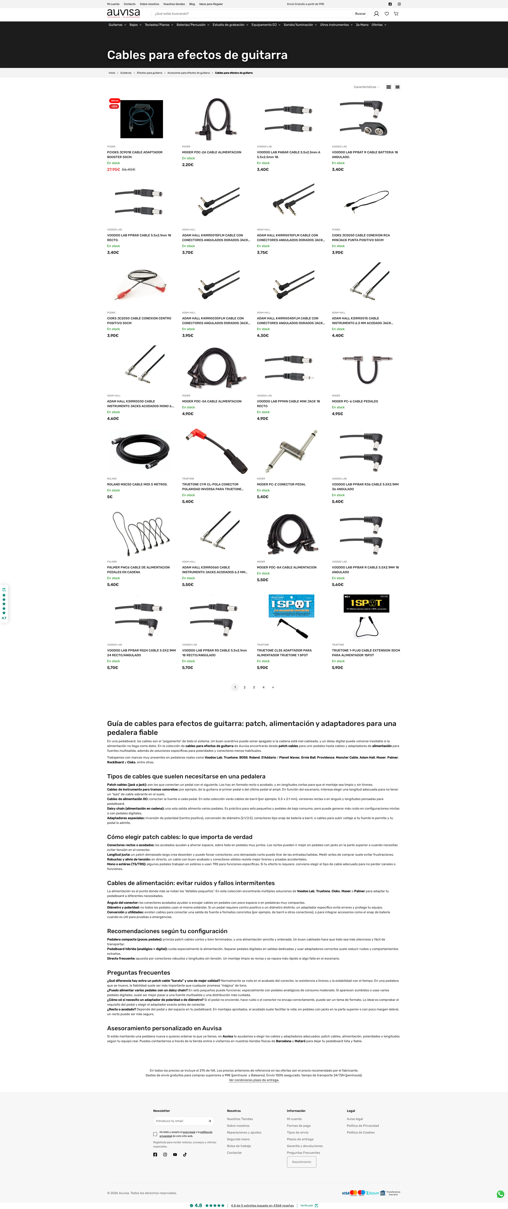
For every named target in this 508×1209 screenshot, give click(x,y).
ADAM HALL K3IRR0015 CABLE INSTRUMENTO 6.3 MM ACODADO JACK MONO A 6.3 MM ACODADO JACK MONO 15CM (366, 321)
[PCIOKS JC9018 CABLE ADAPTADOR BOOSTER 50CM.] (141, 119)
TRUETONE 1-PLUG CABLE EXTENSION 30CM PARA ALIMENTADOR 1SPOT (366, 652)
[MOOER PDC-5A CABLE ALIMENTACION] (216, 368)
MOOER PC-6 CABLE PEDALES (355, 401)
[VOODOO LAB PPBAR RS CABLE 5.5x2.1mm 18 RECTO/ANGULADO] (216, 617)
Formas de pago (299, 1126)
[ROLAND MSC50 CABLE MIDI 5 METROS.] (141, 451)
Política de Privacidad (363, 1126)
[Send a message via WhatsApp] (500, 1194)
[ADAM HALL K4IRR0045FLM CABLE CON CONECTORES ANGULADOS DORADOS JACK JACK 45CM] (291, 285)
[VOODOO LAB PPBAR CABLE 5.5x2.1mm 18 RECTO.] (141, 202)
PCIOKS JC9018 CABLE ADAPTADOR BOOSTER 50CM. (135, 154)
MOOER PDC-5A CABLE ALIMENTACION (211, 401)
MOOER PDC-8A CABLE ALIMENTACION (287, 567)
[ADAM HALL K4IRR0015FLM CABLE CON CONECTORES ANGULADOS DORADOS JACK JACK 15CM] (216, 202)
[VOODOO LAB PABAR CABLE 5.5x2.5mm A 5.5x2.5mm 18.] (291, 119)
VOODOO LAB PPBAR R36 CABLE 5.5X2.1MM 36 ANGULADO (365, 486)
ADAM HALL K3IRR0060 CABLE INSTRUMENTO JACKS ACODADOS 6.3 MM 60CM (213, 570)
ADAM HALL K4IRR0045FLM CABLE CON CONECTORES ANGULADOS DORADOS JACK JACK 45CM (290, 321)
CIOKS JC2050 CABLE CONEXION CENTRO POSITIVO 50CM (139, 320)
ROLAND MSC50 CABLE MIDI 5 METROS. (137, 484)
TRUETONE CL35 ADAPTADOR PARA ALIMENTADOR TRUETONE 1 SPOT (284, 652)
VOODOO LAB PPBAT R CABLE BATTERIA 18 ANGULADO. (365, 154)
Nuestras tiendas (174, 4)
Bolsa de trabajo (239, 1146)
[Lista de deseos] (386, 13)
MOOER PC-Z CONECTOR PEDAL (281, 484)
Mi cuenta (113, 4)
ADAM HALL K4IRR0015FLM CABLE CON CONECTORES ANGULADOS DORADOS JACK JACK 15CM (215, 238)
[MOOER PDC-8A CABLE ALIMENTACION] (291, 534)
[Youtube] (175, 1155)
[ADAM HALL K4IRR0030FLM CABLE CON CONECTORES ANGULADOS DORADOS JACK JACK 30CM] (216, 285)
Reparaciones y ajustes (244, 1132)
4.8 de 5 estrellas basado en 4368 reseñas (262, 1205)
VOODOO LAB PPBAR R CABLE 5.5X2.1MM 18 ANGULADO (365, 569)
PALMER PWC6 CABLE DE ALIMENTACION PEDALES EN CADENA (138, 569)
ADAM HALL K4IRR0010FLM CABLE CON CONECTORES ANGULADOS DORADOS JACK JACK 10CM (290, 238)
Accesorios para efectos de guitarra (188, 72)
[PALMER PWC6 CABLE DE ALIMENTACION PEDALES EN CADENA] (141, 534)
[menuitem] (117, 24)
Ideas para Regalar (211, 4)
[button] (396, 13)
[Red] (397, 87)
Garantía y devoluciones (305, 1146)
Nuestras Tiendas (240, 1119)
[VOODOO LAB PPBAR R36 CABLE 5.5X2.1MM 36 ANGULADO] (366, 451)
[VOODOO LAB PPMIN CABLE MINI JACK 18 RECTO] (291, 368)
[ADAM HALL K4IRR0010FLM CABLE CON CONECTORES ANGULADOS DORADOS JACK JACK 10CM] (291, 202)
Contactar (234, 1153)
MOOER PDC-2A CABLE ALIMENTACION (211, 152)
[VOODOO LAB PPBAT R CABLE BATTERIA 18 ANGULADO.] (366, 119)
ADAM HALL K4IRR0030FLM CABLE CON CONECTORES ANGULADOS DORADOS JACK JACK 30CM (215, 321)
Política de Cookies (361, 1132)
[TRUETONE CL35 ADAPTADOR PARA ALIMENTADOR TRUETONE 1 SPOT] (291, 617)
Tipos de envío (297, 1132)
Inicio (112, 72)
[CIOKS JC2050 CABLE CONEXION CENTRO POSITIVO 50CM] (141, 285)
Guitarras (126, 72)
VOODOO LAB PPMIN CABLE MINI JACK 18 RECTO (288, 403)
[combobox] (259, 13)
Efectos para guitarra (149, 72)
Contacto (130, 4)
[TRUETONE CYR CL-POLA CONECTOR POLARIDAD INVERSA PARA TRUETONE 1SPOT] (216, 451)
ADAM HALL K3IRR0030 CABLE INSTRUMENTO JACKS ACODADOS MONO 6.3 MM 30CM (140, 404)
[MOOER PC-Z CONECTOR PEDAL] (291, 451)
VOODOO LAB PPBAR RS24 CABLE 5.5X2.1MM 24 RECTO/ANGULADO (141, 652)
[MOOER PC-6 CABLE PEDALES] (366, 368)
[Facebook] (390, 4)
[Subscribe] (209, 1121)
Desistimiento (301, 1162)
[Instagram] (399, 4)
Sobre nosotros (149, 4)
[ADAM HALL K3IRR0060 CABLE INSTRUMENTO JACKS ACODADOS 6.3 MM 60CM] (216, 534)
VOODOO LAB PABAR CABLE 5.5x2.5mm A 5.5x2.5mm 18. (288, 154)
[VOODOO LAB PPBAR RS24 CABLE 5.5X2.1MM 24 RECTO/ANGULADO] (141, 617)
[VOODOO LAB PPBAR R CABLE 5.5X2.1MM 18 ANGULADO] (366, 534)
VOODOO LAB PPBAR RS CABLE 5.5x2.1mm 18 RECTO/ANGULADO (214, 652)
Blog (192, 4)
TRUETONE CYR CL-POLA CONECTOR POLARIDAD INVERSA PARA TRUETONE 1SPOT (211, 487)
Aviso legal (355, 1119)
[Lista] (388, 87)
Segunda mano (238, 1139)
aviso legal (189, 1132)
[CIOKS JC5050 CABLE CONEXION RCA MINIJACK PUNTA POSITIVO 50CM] (366, 202)
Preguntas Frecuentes (303, 1153)
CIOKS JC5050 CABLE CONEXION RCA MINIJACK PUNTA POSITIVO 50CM (361, 237)
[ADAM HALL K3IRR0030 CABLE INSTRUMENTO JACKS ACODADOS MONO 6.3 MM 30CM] (141, 368)
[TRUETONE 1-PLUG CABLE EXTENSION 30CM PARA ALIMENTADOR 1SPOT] (366, 617)
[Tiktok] (185, 1155)
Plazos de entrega (300, 1139)
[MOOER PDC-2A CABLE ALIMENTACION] (216, 119)
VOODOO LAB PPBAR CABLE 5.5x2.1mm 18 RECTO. (139, 237)
